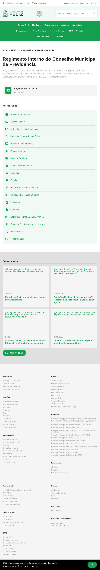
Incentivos (54, 470)
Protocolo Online (18, 151)
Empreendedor (22, 31)
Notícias (94, 3)
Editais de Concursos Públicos (24, 188)
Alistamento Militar (57, 386)
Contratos (14, 209)
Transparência (8, 548)
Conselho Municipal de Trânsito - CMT (65, 452)
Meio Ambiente (39, 31)
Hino (4, 413)
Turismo (59, 37)
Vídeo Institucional (9, 427)
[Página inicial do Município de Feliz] (13, 13)
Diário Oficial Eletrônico (21, 166)
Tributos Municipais (58, 401)
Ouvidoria (84, 3)
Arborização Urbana (10, 499)
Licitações (15, 202)
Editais (13, 180)
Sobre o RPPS (8, 537)
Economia (6, 410)
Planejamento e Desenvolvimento (15, 456)
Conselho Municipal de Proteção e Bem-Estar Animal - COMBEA (74, 446)
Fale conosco (16, 231)
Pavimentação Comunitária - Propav (64, 407)
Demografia (7, 407)
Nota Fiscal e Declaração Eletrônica (27, 217)
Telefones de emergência (12, 386)
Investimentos (7, 546)
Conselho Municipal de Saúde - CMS (64, 449)
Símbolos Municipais (10, 421)
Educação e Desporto (10, 448)
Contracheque (56, 490)
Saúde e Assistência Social (12, 451)
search (94, 13)
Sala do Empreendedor (59, 473)
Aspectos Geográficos (10, 401)
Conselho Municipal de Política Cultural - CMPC (68, 443)
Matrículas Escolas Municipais (24, 129)
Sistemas (54, 499)
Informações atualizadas (11, 381)
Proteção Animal (57, 31)
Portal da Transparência (21, 144)
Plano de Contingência (11, 389)
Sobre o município (9, 424)
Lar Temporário (8, 519)
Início (5, 50)
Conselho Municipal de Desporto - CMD (65, 427)
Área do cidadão (71, 3)
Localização (7, 419)
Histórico (6, 416)
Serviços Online (57, 398)
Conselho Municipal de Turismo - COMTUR (66, 455)
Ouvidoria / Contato (9, 554)
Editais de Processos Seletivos (24, 195)
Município (36, 25)
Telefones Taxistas (57, 404)
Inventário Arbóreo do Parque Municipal (17, 490)
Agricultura (6, 459)
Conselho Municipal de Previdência (36, 50)
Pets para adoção (9, 525)
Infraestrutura (7, 454)
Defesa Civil (23, 25)
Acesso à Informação (20, 114)
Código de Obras (57, 389)
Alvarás (54, 467)
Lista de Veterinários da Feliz (13, 522)
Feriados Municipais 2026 (60, 384)
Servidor (80, 31)
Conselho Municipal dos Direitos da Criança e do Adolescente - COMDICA (73, 431)
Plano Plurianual (57, 392)
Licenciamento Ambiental (11, 504)
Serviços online (17, 122)
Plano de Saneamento (10, 501)
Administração (51, 25)
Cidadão (65, 25)
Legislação (15, 173)
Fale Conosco (43, 37)
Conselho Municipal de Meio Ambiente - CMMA (68, 441)
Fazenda (6, 445)
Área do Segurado (9, 551)
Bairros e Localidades (10, 404)
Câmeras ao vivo (9, 384)
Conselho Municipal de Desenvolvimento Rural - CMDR (71, 425)
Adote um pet (7, 516)
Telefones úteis (17, 239)
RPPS (70, 31)
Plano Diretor (56, 395)
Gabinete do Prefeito (10, 439)
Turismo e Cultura (9, 462)
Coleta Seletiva (8, 496)
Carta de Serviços (18, 158)
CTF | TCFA (7, 493)
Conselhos (77, 25)
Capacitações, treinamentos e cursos (27, 224)
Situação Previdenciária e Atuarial (15, 543)
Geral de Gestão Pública (11, 442)
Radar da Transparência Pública (25, 136)
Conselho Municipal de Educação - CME (65, 438)
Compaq (54, 496)
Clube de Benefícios (58, 493)
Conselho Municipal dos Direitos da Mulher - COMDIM (70, 435)
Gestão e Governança (10, 540)
